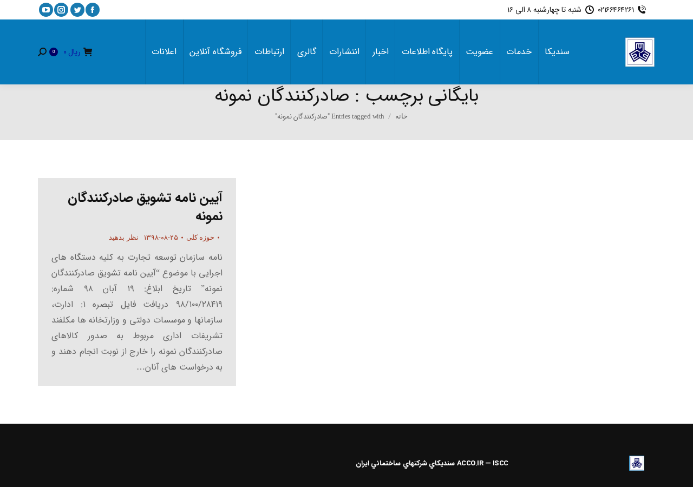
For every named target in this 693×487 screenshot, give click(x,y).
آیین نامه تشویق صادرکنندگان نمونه (145, 207)
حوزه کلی (200, 237)
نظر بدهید (124, 237)
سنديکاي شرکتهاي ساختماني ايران (405, 463)
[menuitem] (557, 51)
